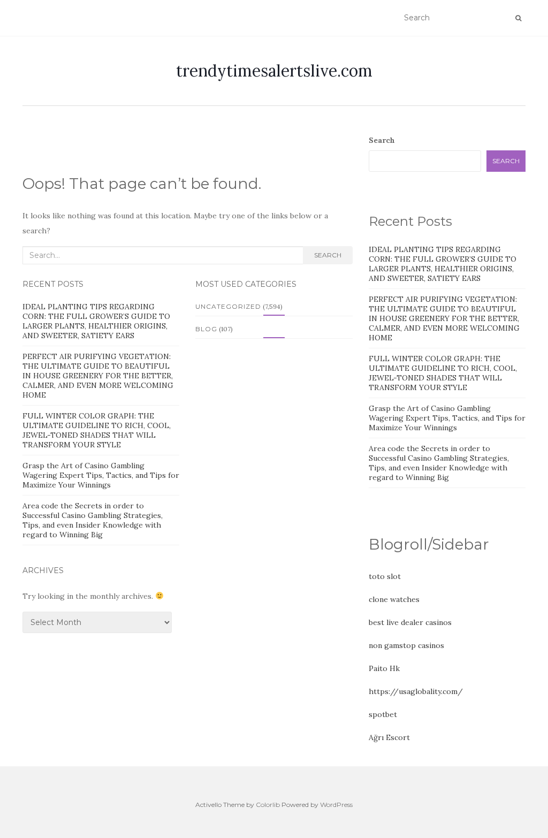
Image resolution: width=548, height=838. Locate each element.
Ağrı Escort (389, 737)
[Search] (518, 18)
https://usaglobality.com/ (416, 691)
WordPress (336, 805)
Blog (206, 329)
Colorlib (268, 805)
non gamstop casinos (406, 645)
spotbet (383, 714)
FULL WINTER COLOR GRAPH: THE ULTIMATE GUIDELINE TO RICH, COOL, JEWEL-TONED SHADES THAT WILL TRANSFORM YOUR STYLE (96, 430)
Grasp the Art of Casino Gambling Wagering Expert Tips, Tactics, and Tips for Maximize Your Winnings (100, 475)
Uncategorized (228, 306)
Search (327, 255)
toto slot (385, 576)
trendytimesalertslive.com (274, 71)
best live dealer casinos (410, 622)
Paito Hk (384, 668)
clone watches (394, 599)
